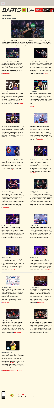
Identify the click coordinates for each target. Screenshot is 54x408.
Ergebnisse (32, 106)
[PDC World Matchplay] (13, 118)
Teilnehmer (36, 105)
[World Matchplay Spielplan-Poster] (13, 280)
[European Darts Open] (13, 314)
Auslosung (42, 105)
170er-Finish (12, 362)
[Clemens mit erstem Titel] (13, 345)
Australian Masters (41, 45)
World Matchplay (15, 138)
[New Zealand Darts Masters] (41, 53)
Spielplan (47, 105)
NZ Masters (45, 73)
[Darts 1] (18, 13)
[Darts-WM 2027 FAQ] (41, 85)
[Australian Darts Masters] (27, 29)
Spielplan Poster (5, 302)
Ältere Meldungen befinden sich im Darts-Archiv (12, 370)
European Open (17, 332)
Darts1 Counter (23, 395)
